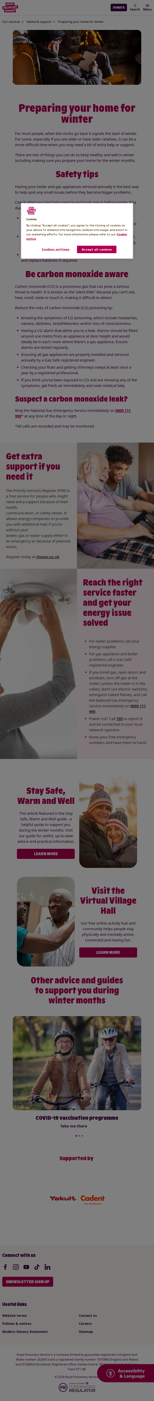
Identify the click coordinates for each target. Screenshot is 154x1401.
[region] (77, 231)
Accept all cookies (97, 249)
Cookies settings (55, 249)
